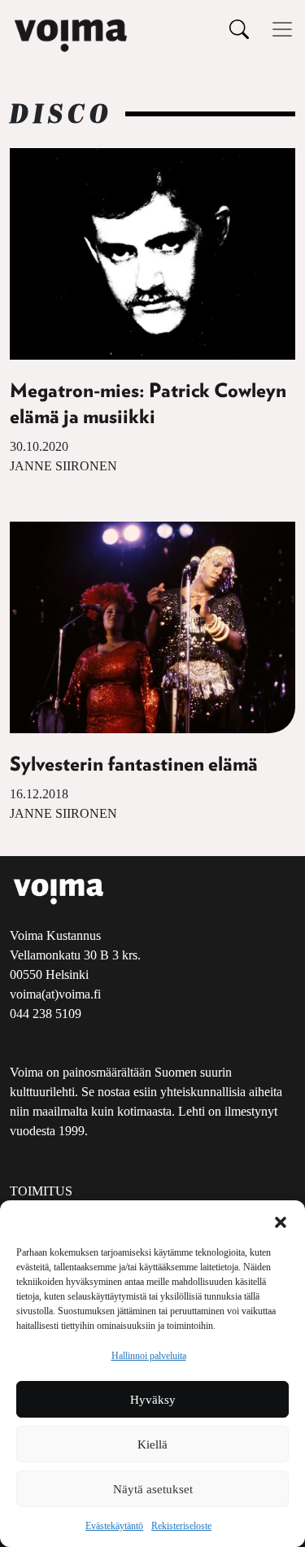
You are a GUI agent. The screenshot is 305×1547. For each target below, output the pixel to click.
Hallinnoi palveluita (148, 1355)
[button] (280, 1221)
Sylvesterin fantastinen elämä (134, 765)
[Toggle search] (239, 29)
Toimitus (41, 1191)
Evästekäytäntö (114, 1526)
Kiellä (152, 1444)
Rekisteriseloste (181, 1526)
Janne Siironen (63, 466)
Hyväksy (153, 1399)
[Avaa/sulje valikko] (282, 29)
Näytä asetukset (153, 1489)
